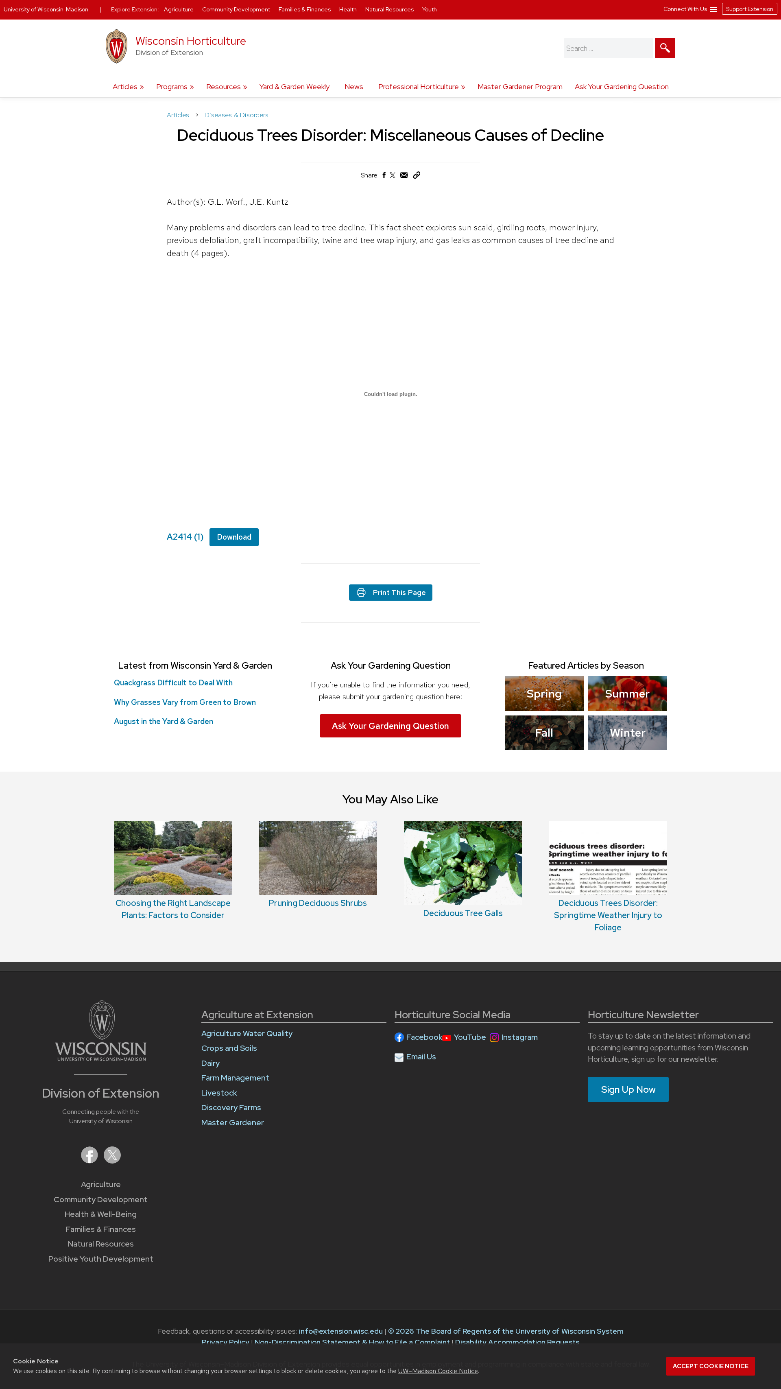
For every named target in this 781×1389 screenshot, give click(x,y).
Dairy (210, 1063)
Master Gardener (232, 1123)
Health (348, 9)
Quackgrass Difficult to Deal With (173, 683)
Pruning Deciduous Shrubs (318, 903)
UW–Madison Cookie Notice (438, 1371)
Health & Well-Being (101, 1214)
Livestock (219, 1093)
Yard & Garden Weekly (294, 86)
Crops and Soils (229, 1048)
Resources (223, 86)
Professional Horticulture (418, 86)
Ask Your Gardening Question (622, 86)
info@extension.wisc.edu (341, 1331)
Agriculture (101, 1184)
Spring (544, 693)
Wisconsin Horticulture (190, 41)
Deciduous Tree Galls (463, 913)
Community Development (101, 1199)
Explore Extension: (135, 9)
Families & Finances (101, 1229)
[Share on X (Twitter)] (393, 178)
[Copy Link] (416, 177)
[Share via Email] (404, 177)
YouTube (470, 1037)
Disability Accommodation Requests (517, 1342)
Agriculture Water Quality (246, 1033)
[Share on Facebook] (383, 177)
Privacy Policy (225, 1342)
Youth (429, 9)
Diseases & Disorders (236, 114)
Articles (125, 86)
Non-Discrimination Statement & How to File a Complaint (352, 1342)
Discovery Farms (231, 1107)
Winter (628, 732)
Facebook (424, 1037)
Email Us (421, 1057)
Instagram (520, 1037)
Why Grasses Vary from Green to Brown (185, 702)
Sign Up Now (628, 1089)
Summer (627, 693)
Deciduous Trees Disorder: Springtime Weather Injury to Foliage (608, 915)
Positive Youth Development (100, 1259)
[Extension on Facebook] (90, 1161)
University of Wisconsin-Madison (46, 9)
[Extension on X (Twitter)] (112, 1161)
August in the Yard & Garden (163, 721)
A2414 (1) (185, 536)
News (354, 86)
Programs (172, 86)
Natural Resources (101, 1244)
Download (234, 537)
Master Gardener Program (520, 86)
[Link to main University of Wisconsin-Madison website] (100, 1058)
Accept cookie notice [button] (710, 1366)
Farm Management (235, 1078)
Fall (544, 732)
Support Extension (749, 9)
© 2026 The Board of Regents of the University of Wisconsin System (506, 1331)
